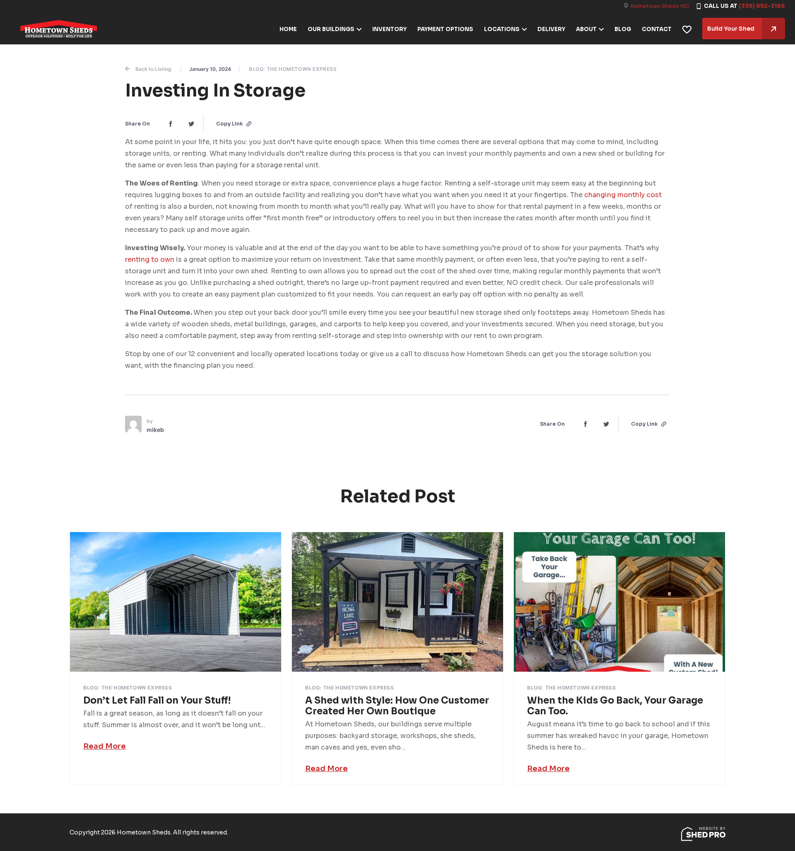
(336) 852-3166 (762, 6)
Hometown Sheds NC (659, 6)
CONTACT (657, 29)
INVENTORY (389, 29)
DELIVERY (551, 29)
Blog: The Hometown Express (293, 69)
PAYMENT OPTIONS (445, 29)
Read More (104, 746)
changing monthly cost (623, 194)
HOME (288, 29)
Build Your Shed (730, 28)
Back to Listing (153, 69)
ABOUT (586, 29)
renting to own (149, 259)
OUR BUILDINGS (331, 29)
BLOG (622, 29)
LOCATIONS (502, 29)
